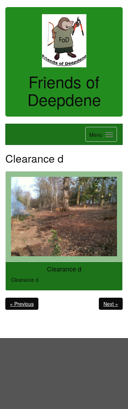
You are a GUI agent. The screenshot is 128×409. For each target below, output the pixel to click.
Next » (110, 303)
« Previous (22, 303)
